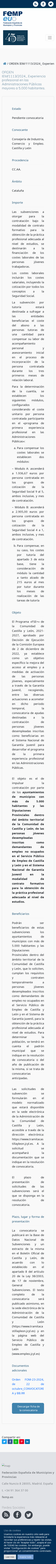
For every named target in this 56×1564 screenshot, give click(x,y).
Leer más (10, 1556)
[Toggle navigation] (49, 38)
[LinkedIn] (27, 1441)
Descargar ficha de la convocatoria (28, 1408)
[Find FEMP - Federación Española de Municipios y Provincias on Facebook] (17, 1514)
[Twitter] (4, 1441)
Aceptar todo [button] (25, 1556)
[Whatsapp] (15, 1441)
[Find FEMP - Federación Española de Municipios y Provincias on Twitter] (29, 1514)
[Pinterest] (21, 1441)
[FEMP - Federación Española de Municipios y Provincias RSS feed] (6, 1514)
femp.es (7, 1497)
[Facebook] (10, 1441)
